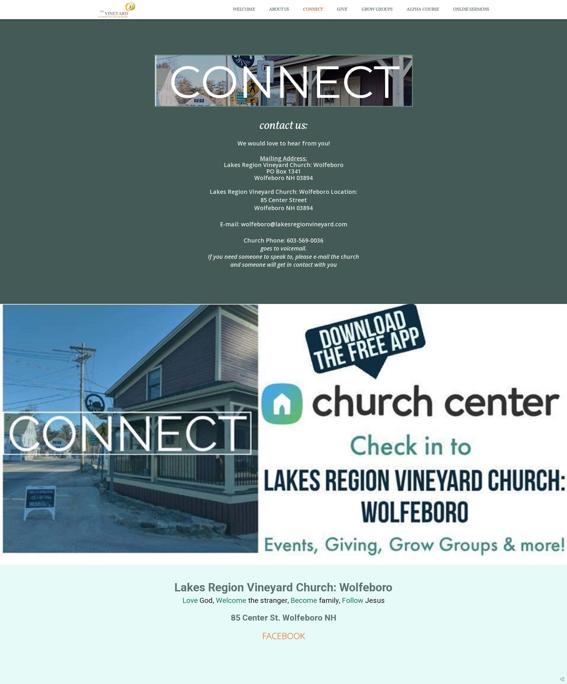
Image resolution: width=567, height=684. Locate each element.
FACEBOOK (283, 636)
